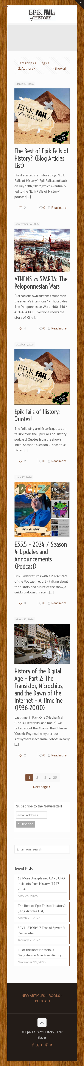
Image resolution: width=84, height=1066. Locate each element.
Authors (27, 68)
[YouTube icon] (42, 1045)
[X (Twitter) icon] (37, 1045)
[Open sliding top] (79, 5)
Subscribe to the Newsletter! (39, 806)
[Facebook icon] (33, 1045)
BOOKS (54, 995)
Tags (43, 63)
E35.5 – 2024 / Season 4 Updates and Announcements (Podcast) (40, 555)
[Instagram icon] (46, 1045)
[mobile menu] (5, 6)
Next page (40, 787)
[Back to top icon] (42, 1022)
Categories (26, 63)
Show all (61, 68)
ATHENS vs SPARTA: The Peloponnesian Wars (41, 282)
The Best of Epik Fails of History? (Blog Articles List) (41, 158)
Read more (59, 207)
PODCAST (42, 1001)
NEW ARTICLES (33, 995)
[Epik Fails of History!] (42, 14)
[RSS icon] (51, 1045)
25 (55, 777)
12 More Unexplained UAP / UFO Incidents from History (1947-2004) (41, 883)
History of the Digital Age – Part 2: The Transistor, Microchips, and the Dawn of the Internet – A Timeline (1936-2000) (39, 689)
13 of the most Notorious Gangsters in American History (40, 952)
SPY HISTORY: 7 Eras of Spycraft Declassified (41, 930)
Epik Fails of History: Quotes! (37, 415)
